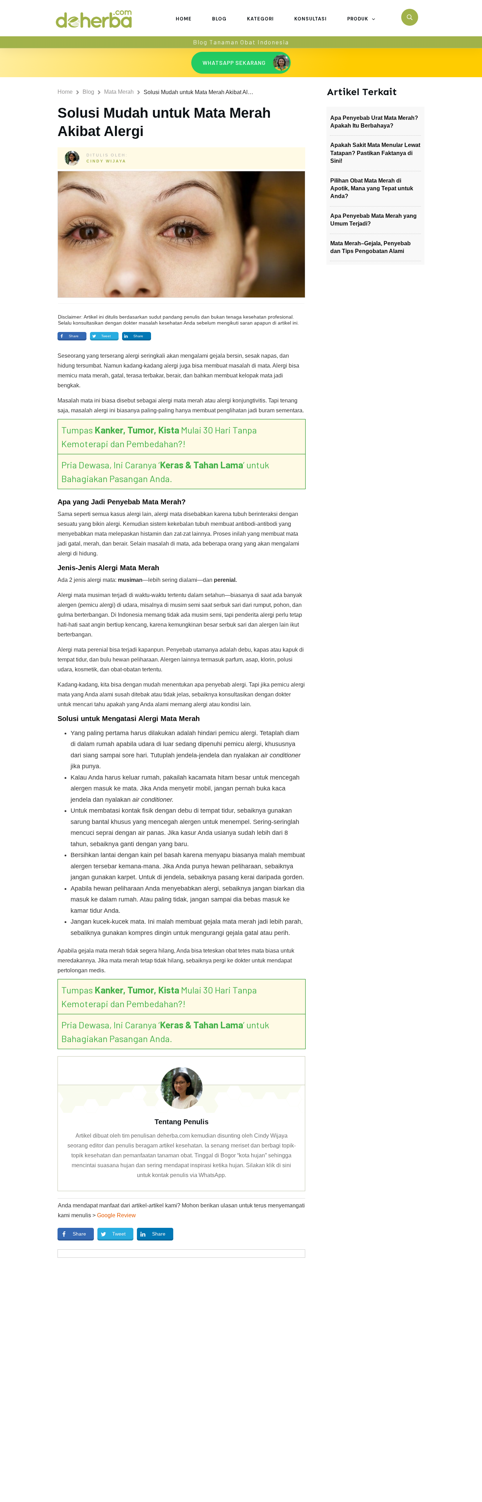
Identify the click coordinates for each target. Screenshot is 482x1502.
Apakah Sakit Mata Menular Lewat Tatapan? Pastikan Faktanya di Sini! (375, 153)
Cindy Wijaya (106, 161)
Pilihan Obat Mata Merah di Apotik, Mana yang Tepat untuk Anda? (371, 188)
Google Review (116, 1215)
